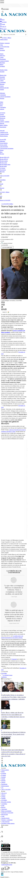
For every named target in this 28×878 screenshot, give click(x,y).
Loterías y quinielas (4, 121)
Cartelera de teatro (4, 134)
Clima (1, 45)
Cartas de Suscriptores (5, 96)
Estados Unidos (3, 70)
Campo (1, 57)
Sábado (2, 150)
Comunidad (3, 82)
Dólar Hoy (2, 55)
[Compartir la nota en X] (4, 309)
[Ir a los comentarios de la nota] (4, 302)
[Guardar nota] (2, 302)
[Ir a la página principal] (14, 15)
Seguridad (2, 77)
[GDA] (5, 870)
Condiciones (4, 864)
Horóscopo (2, 118)
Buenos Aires (3, 75)
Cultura (2, 80)
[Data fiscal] (2, 875)
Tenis (1, 105)
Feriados (2, 120)
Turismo (2, 114)
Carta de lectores (4, 146)
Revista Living (3, 162)
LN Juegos (2, 112)
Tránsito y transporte (5, 43)
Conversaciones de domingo (6, 148)
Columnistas (3, 95)
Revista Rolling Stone (5, 164)
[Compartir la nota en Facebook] (2, 309)
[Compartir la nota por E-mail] (6, 309)
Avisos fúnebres (4, 143)
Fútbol (1, 102)
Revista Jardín (3, 166)
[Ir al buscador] (2, 11)
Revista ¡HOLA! (4, 159)
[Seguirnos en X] (2, 832)
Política (11, 203)
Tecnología (2, 116)
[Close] (2, 758)
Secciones (4, 22)
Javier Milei (4, 673)
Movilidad (2, 62)
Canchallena (3, 107)
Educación (2, 78)
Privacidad (9, 864)
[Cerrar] (25, 31)
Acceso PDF (3, 139)
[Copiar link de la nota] (2, 307)
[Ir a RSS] (2, 841)
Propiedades (3, 59)
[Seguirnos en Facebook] (2, 827)
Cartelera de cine (4, 132)
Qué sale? (2, 130)
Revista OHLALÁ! (4, 157)
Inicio (3, 19)
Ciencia (2, 86)
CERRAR (2, 0)
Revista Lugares (4, 161)
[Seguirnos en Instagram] (2, 837)
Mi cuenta (4, 29)
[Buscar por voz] (25, 34)
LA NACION (5, 203)
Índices (1, 64)
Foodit (3, 24)
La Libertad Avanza (7, 675)
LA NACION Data (4, 46)
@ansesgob (14, 659)
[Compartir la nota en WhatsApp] (4, 305)
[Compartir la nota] (2, 305)
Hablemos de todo (4, 87)
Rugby (1, 103)
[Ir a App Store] (5, 850)
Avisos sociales (3, 145)
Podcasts (2, 123)
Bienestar (2, 84)
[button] (14, 115)
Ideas (1, 152)
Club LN (4, 26)
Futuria (1, 53)
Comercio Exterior (4, 61)
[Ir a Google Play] (5, 847)
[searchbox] (13, 34)
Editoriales (2, 93)
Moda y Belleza (3, 125)
